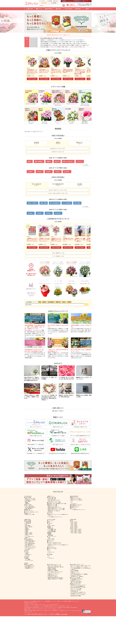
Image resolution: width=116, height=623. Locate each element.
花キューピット (27, 601)
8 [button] (63, 31)
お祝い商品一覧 (28, 523)
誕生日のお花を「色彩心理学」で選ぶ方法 (55, 566)
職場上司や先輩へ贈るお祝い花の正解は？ (55, 577)
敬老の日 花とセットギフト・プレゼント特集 (56, 509)
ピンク (49, 550)
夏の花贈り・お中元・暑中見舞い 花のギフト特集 (57, 503)
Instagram (35, 604)
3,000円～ (30, 171)
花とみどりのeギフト (52, 547)
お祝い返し (27, 552)
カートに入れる (33, 79)
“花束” (39, 302)
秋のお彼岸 (77, 203)
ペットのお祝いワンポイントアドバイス (55, 571)
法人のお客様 (53, 2)
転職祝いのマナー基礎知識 (53, 570)
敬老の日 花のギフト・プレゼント (38, 607)
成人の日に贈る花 (74, 607)
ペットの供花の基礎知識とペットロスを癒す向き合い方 (81, 568)
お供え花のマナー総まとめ (76, 575)
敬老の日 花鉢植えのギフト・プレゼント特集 (56, 508)
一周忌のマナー (74, 569)
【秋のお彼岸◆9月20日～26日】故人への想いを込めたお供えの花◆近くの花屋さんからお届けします (64, 45)
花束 (49, 522)
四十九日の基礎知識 (74, 570)
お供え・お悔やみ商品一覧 (30, 541)
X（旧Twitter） (26, 604)
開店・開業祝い (39, 161)
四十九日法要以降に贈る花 (30, 507)
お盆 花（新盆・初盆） (52, 498)
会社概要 (69, 601)
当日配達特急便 (44, 2)
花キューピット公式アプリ (76, 610)
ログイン (80, 1)
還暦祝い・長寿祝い (29, 534)
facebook (31, 604)
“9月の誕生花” (51, 302)
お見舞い (27, 553)
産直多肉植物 (50, 535)
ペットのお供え (67, 203)
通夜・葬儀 (43, 203)
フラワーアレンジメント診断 (76, 588)
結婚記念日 (27, 503)
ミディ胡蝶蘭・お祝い (52, 529)
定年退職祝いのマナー (29, 568)
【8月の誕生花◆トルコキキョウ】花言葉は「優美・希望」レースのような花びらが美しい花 (62, 47)
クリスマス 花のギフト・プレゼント (51, 607)
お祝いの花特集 (28, 497)
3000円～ (74, 522)
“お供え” (64, 302)
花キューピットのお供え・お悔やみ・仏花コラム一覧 (80, 565)
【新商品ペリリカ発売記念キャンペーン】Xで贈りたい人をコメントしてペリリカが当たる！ (62, 40)
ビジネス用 (27, 555)
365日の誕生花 (54, 610)
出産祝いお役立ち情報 (52, 569)
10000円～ (74, 526)
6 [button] (59, 31)
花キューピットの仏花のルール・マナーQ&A (79, 566)
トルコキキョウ (74, 503)
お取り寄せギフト (28, 554)
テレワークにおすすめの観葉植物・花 (78, 586)
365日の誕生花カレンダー (30, 565)
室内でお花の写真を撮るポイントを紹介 (78, 587)
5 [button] (58, 31)
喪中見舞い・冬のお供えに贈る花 (64, 607)
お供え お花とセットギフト (30, 546)
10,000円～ (67, 171)
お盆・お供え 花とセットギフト (54, 500)
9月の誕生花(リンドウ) (75, 506)
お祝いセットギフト (40, 610)
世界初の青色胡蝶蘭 (51, 531)
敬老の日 (57, 161)
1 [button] (51, 31)
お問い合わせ (55, 1)
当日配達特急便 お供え (29, 540)
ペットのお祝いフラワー (29, 536)
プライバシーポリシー (75, 601)
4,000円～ (39, 171)
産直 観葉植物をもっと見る (59, 253)
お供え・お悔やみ (32, 203)
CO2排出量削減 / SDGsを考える (77, 578)
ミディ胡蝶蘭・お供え (52, 530)
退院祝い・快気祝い (29, 532)
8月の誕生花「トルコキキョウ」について (78, 593)
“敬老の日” (58, 302)
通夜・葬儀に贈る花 (29, 508)
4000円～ (74, 523)
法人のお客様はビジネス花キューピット (37, 601)
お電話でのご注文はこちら (72, 5)
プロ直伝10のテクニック (75, 580)
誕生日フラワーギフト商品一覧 (76, 500)
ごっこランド (47, 604)
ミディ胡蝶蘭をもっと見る (59, 256)
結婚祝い (27, 530)
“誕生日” (44, 302)
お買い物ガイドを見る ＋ (58, 411)
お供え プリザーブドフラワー (30, 547)
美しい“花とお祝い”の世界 (76, 582)
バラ (72, 501)
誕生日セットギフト (74, 507)
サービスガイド (42, 1)
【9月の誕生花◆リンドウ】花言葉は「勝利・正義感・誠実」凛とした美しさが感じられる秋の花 (63, 43)
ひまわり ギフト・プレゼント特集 (54, 502)
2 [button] (53, 31)
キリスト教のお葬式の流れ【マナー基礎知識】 (79, 574)
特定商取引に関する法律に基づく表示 (30, 602)
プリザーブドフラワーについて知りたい (78, 594)
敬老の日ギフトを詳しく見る (58, 151)
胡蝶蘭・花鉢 (27, 509)
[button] (86, 612)
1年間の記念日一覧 (74, 591)
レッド (49, 553)
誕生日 (29, 161)
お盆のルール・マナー (75, 571)
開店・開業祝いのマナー (29, 566)
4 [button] (56, 31)
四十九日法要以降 (54, 203)
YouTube (40, 604)
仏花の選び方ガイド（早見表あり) (77, 576)
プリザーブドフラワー (29, 510)
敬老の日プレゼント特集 (29, 514)
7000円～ (74, 525)
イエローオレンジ (51, 552)
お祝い (26, 524)
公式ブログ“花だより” (54, 604)
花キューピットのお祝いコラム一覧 (54, 565)
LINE (43, 604)
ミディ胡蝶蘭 (27, 559)
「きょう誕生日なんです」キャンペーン (55, 516)
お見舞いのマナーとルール (53, 574)
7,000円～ (57, 171)
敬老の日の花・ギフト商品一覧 (53, 510)
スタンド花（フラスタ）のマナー (54, 572)
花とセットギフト (51, 540)
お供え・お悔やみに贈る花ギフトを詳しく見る (58, 193)
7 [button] (61, 31)
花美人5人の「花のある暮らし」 (77, 581)
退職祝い (49, 161)
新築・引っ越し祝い (68, 161)
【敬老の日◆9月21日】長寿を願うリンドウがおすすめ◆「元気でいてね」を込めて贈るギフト (63, 41)
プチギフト (80, 161)
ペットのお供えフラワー (29, 548)
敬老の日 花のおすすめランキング (54, 507)
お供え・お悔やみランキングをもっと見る (58, 190)
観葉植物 (27, 558)
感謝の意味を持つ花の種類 (76, 595)
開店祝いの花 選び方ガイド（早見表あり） (56, 578)
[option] (58, 22)
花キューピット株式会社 (55, 614)
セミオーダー (50, 541)
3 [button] (54, 31)
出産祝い (27, 531)
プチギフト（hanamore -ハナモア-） (32, 512)
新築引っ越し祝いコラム (52, 575)
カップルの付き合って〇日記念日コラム (78, 592)
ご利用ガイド (59, 601)
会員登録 (76, 1)
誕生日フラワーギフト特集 (30, 498)
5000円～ (74, 524)
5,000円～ (48, 171)
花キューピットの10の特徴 (76, 589)
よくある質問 (49, 1)
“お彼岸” (69, 302)
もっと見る (85, 165)
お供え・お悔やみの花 (29, 506)
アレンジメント (51, 520)
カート (85, 1)
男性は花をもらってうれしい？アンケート (78, 585)
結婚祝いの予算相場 (51, 568)
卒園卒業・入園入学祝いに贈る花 (30, 610)
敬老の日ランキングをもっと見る (58, 148)
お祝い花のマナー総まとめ (53, 576)
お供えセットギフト (47, 610)
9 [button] (64, 31)
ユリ (72, 502)
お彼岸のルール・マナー (75, 572)
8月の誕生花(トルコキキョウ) (30, 500)
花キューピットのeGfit (52, 548)
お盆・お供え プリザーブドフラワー (54, 501)
